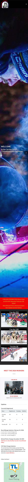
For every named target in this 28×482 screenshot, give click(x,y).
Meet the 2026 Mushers (14, 371)
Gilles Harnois (14, 396)
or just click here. (10, 452)
